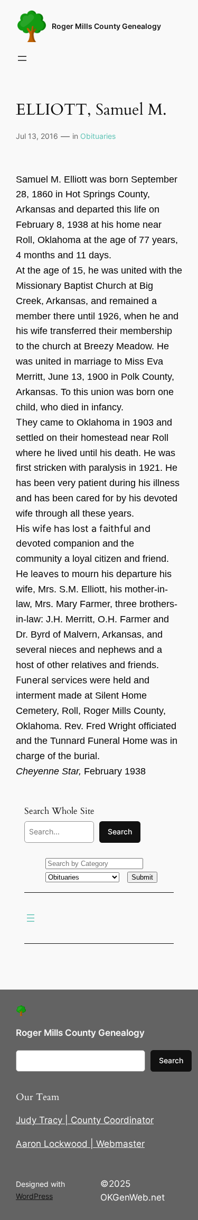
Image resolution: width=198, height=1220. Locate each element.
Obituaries (98, 136)
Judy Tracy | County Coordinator (85, 1120)
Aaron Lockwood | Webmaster (80, 1143)
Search (120, 831)
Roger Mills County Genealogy (106, 26)
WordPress (34, 1196)
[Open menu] (22, 58)
